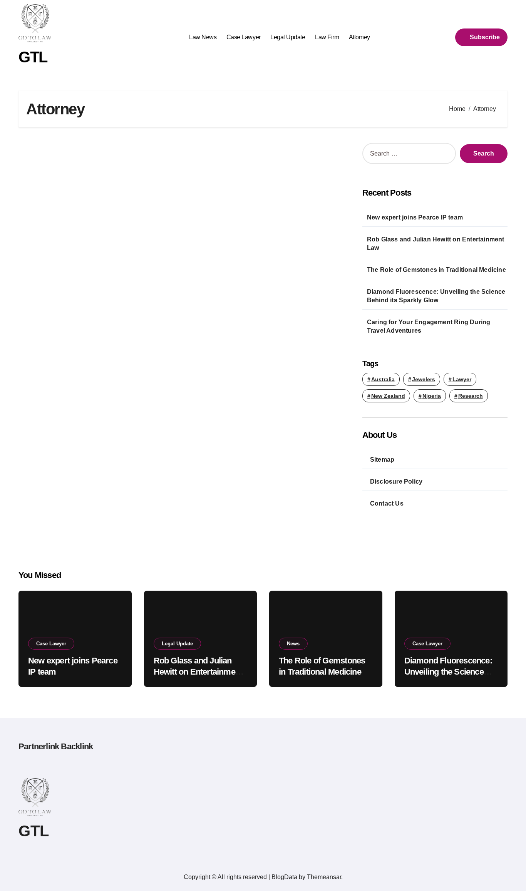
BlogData (284, 877)
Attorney (359, 37)
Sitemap (382, 459)
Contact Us (387, 503)
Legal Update (287, 37)
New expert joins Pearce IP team (415, 217)
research (470, 396)
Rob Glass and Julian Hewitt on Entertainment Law (435, 243)
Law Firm (327, 37)
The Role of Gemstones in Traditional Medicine (436, 269)
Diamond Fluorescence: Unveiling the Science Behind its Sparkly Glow (436, 295)
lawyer (461, 379)
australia (383, 379)
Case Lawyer (243, 37)
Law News (202, 37)
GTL (32, 57)
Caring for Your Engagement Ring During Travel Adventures (429, 326)
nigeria (431, 396)
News (293, 643)
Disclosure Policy (396, 481)
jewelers (423, 379)
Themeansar (324, 877)
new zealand (388, 396)
